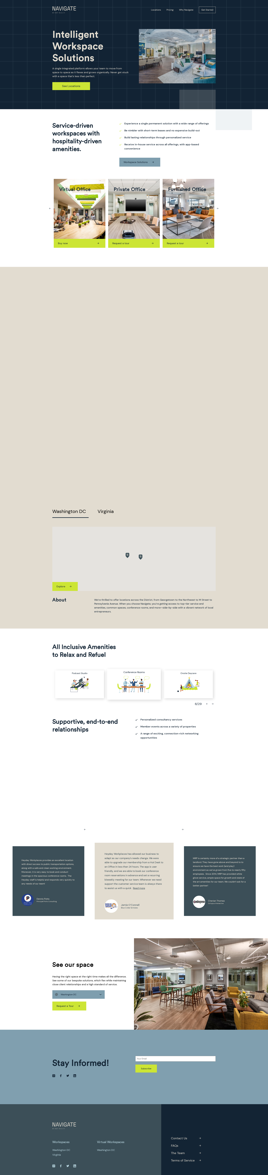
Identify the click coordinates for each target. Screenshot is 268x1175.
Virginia (106, 511)
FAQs (174, 1146)
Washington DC (69, 511)
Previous (50, 208)
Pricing (170, 9)
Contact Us (179, 1138)
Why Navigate (186, 9)
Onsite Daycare (80, 673)
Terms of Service (183, 1160)
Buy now (172, 243)
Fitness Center (188, 673)
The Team (178, 1153)
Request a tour (66, 243)
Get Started (207, 9)
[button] (127, 555)
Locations (156, 9)
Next (217, 208)
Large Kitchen (134, 672)
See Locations (71, 86)
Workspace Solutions (136, 162)
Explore (61, 586)
